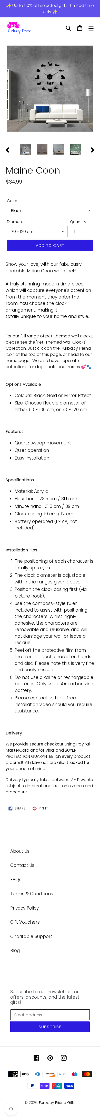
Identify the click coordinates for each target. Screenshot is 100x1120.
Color (12, 200)
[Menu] (91, 28)
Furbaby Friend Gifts (57, 1102)
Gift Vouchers (25, 922)
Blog (15, 950)
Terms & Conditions (31, 894)
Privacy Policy (24, 908)
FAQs (15, 880)
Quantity (78, 221)
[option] (50, 89)
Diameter (16, 221)
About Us (19, 851)
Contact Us (22, 865)
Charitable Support (31, 936)
